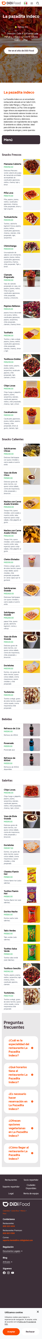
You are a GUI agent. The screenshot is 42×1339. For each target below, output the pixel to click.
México (22, 1211)
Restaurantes (11, 1180)
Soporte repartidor (11, 1186)
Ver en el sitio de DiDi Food (21, 50)
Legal (11, 1193)
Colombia (6, 1211)
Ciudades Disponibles (31, 1187)
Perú (4, 1214)
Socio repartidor (31, 1180)
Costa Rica (15, 1211)
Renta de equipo (31, 1193)
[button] (21, 50)
